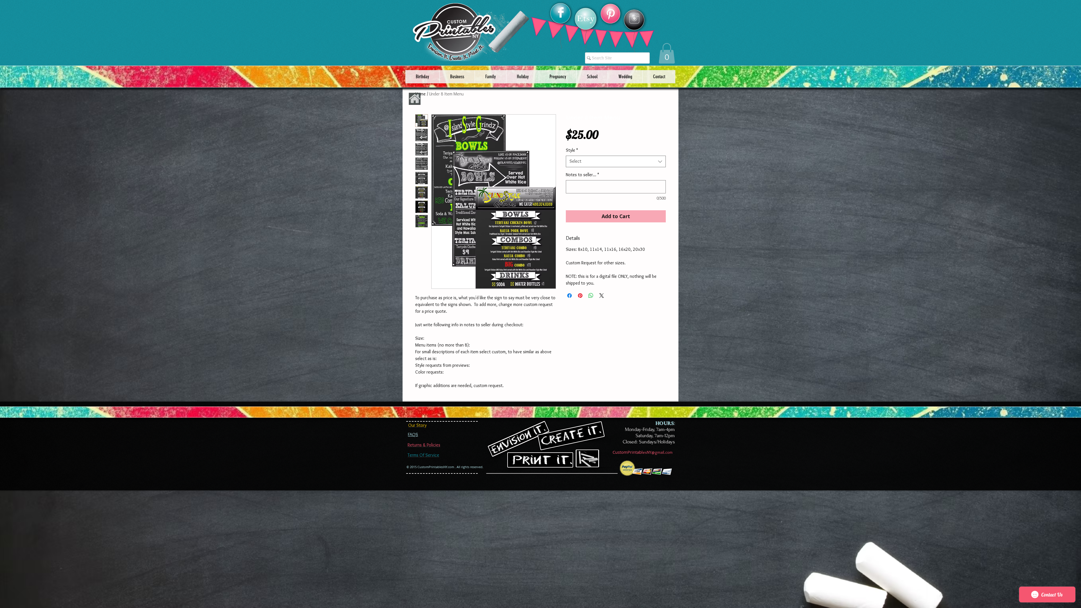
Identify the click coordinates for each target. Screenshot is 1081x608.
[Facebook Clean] (560, 12)
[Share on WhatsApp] (591, 295)
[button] (666, 53)
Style (572, 150)
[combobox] (616, 161)
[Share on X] (601, 295)
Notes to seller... (582, 174)
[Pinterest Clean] (610, 14)
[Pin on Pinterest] (580, 295)
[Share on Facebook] (569, 295)
